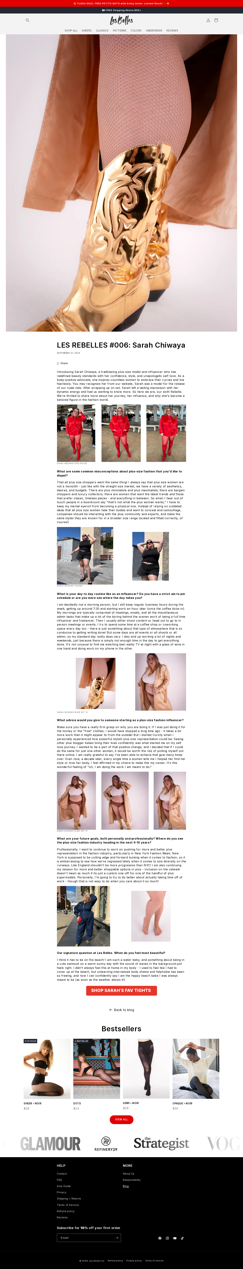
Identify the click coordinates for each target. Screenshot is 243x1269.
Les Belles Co (96, 1261)
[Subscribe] (117, 1238)
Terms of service (154, 1260)
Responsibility (132, 1179)
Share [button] (64, 363)
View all (121, 1119)
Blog (126, 1186)
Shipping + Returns (69, 1198)
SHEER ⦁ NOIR (32, 1103)
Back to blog (124, 1010)
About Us (128, 1173)
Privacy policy (134, 1260)
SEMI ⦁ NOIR (131, 1103)
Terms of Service (68, 1204)
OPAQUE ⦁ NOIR (182, 1103)
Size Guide (64, 1186)
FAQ (59, 1179)
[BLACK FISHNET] (122, 996)
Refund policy (66, 1211)
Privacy (61, 1192)
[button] (27, 20)
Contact (62, 1173)
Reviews (62, 1217)
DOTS (77, 1103)
